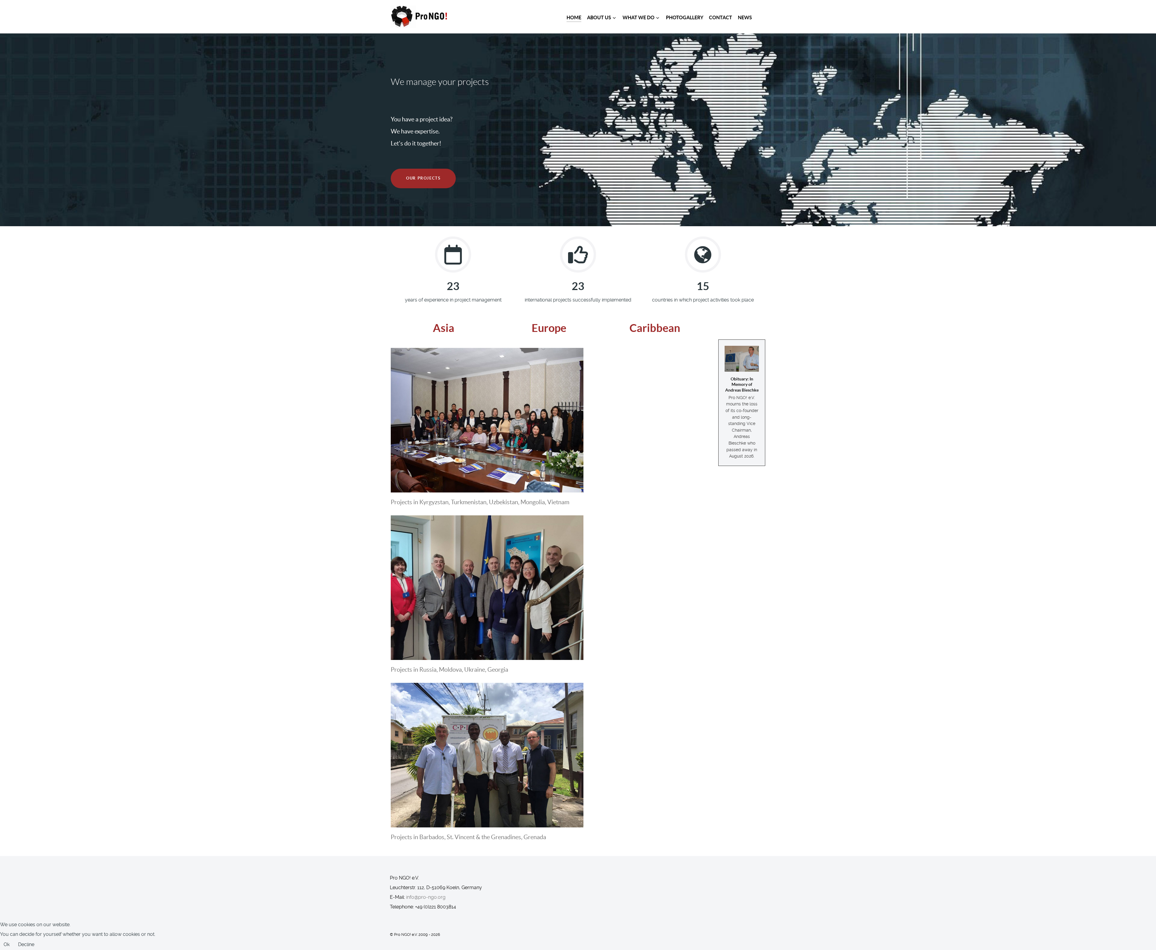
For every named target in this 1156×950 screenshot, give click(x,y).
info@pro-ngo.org (426, 897)
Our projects (423, 178)
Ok (7, 944)
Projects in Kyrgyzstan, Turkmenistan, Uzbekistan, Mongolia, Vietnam (480, 502)
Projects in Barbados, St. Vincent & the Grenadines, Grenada (468, 837)
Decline (26, 944)
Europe (549, 328)
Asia (443, 328)
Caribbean (654, 328)
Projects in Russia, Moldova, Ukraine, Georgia (449, 669)
